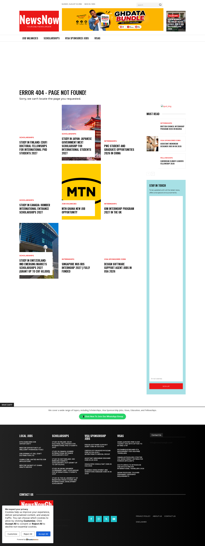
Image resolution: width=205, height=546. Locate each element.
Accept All (43, 534)
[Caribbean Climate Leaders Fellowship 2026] (152, 161)
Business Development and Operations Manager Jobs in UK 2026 (98, 472)
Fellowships (173, 15)
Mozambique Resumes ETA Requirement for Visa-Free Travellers (128, 451)
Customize (12, 534)
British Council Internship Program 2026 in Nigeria (172, 127)
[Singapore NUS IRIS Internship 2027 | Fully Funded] (81, 251)
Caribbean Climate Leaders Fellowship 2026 (172, 162)
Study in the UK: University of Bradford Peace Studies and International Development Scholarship (65, 480)
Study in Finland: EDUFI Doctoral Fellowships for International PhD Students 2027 (33, 147)
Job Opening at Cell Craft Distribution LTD (30, 454)
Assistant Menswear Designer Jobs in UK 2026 (171, 145)
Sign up (166, 386)
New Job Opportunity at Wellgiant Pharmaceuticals (31, 449)
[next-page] (153, 174)
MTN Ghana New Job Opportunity (73, 210)
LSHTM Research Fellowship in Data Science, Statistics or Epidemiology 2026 (176, 24)
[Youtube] (114, 519)
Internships (68, 259)
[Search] (160, 5)
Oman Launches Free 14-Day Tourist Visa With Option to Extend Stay (129, 444)
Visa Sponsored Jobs (115, 259)
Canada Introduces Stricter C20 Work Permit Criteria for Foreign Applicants (130, 459)
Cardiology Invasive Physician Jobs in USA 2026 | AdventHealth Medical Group (97, 452)
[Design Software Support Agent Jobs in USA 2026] (123, 251)
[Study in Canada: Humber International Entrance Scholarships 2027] (38, 192)
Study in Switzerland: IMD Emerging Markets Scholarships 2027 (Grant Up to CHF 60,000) (34, 265)
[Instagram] (99, 519)
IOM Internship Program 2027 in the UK (119, 210)
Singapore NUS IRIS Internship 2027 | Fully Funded (76, 267)
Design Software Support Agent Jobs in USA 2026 (118, 267)
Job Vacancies (69, 204)
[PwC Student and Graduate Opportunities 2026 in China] (123, 132)
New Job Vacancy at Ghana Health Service (30, 466)
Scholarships (26, 137)
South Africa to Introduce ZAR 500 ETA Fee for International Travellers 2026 (130, 467)
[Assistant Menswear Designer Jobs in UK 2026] (152, 143)
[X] (106, 519)
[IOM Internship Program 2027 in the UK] (123, 192)
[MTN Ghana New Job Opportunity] (81, 192)
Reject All (28, 534)
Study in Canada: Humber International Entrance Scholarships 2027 (34, 208)
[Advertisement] (102, 62)
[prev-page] (148, 174)
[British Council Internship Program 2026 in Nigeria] (152, 126)
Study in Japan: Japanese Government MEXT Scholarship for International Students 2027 (77, 146)
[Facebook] (91, 519)
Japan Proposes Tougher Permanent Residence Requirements (128, 474)
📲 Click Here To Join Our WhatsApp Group (102, 416)
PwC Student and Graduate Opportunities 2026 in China (119, 149)
